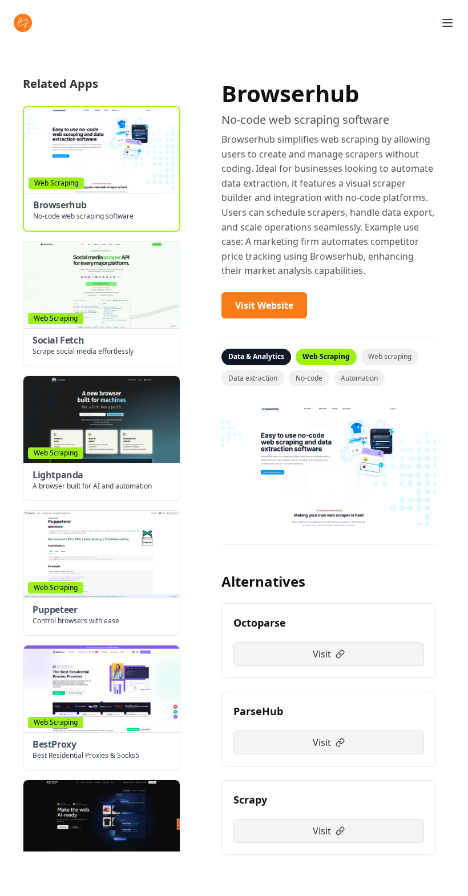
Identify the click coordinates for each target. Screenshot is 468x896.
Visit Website (264, 305)
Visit (322, 654)
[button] (101, 169)
